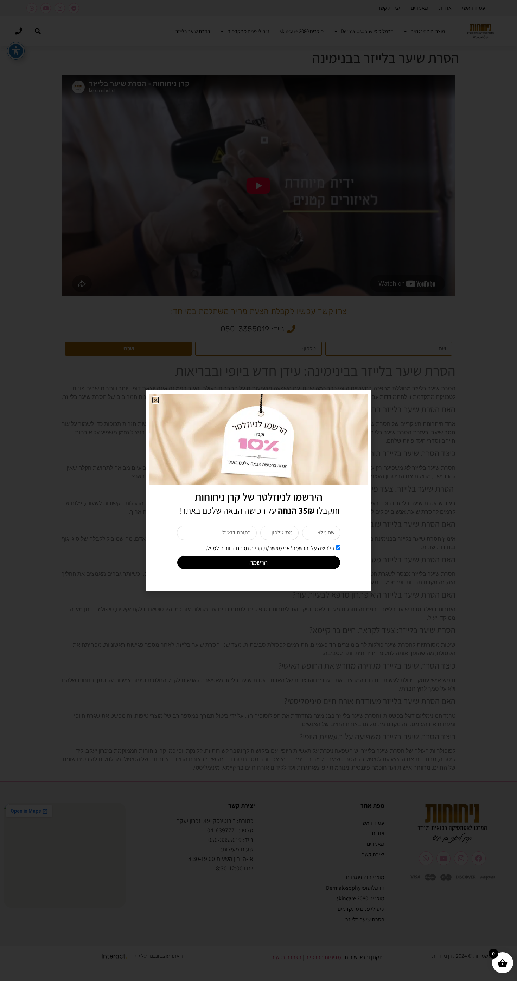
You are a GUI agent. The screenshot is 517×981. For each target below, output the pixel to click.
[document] (258, 490)
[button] (155, 400)
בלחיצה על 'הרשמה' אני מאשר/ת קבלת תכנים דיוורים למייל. (270, 548)
